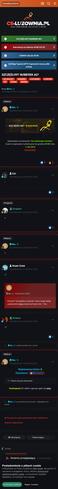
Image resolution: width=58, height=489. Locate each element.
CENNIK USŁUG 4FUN (29, 55)
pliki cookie (38, 468)
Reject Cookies (31, 484)
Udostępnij (15, 437)
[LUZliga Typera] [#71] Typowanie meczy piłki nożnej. (29, 65)
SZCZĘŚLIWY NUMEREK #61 (29, 39)
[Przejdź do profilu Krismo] (5, 319)
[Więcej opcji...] (53, 109)
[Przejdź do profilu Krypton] (5, 210)
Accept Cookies (12, 484)
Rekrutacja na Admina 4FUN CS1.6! (29, 47)
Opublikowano (24, 111)
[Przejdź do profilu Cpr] (5, 175)
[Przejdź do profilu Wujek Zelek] (5, 267)
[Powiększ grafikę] (30, 125)
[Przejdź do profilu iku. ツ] (5, 109)
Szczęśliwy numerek (28, 91)
